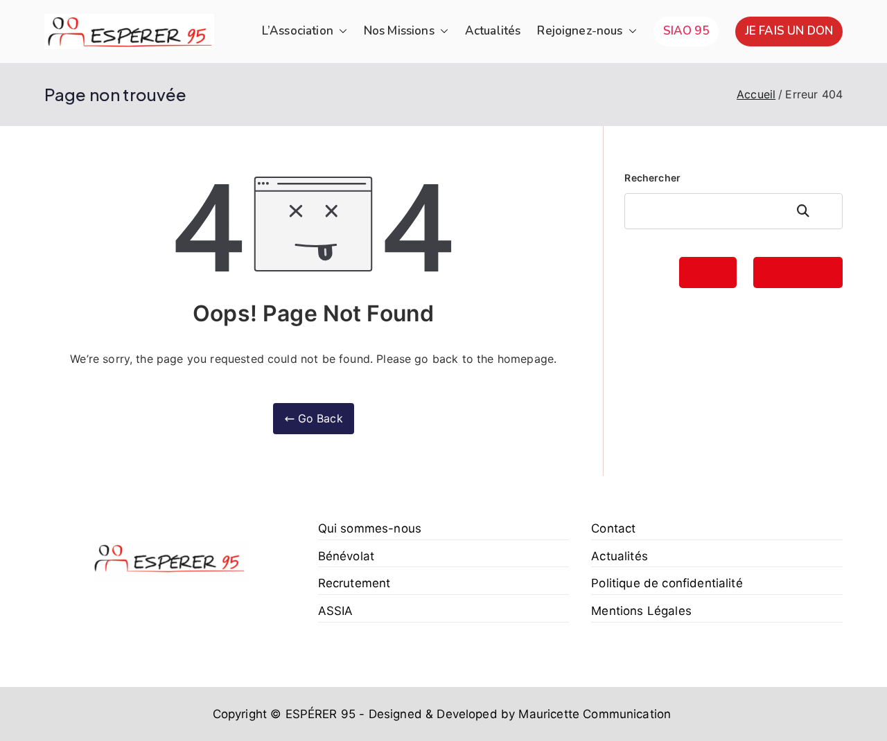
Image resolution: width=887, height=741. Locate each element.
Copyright (240, 714)
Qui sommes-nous (369, 528)
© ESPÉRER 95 (312, 714)
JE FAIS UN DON (789, 31)
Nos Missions (399, 31)
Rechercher (652, 178)
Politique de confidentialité (666, 583)
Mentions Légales (641, 611)
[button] (340, 31)
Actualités (493, 31)
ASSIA (335, 611)
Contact (613, 528)
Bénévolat (346, 556)
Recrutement (354, 583)
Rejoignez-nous (579, 31)
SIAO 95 (686, 31)
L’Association (297, 31)
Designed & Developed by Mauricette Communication (519, 714)
